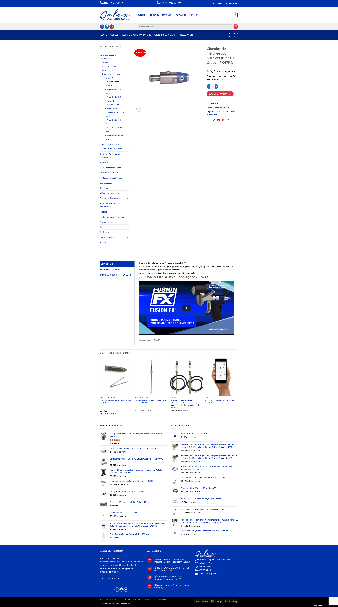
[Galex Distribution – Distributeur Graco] (116, 15)
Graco (225, 112)
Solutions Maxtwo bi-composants (109, 205)
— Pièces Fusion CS (113, 120)
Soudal (103, 242)
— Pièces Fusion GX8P (114, 135)
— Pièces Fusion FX (186, 35)
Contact (193, 15)
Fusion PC (109, 93)
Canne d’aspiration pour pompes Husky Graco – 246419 (151, 401)
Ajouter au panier (220, 94)
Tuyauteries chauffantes (112, 148)
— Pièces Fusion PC (113, 97)
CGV (174, 599)
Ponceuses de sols (108, 222)
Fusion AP (109, 85)
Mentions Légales (162, 599)
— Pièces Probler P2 (113, 104)
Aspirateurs (105, 232)
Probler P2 (109, 101)
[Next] (238, 388)
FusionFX (219, 112)
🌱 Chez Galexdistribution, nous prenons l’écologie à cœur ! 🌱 (169, 577)
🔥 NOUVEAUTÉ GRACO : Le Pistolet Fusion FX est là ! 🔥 (171, 568)
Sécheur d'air (105, 188)
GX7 (106, 124)
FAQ (121, 599)
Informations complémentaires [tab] (115, 275)
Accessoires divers (108, 227)
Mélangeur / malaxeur (110, 193)
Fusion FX (109, 78)
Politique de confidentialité (138, 599)
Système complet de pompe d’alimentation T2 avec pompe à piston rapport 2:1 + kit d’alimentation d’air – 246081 (185, 404)
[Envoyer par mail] (218, 120)
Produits (154, 15)
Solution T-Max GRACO (111, 172)
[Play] (186, 308)
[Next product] (231, 35)
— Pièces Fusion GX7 (113, 128)
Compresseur (106, 183)
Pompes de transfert (110, 144)
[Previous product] (236, 35)
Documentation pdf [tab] (110, 269)
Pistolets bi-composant (165, 35)
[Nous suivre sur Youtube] (111, 26)
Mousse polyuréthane (111, 66)
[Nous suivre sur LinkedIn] (107, 26)
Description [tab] (107, 264)
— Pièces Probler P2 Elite (115, 112)
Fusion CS (109, 116)
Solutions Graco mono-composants (110, 156)
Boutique (140, 15)
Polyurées (106, 70)
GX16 (107, 139)
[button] (224, 3)
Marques (166, 15)
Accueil (103, 35)
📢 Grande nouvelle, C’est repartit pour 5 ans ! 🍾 (172, 586)
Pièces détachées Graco (110, 167)
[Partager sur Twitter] (214, 120)
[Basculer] (127, 56)
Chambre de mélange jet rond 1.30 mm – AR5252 (115, 401)
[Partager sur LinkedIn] (228, 120)
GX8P (107, 131)
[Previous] (100, 388)
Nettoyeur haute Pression (111, 178)
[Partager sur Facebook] (209, 120)
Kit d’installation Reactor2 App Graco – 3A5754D (221, 401)
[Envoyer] (236, 26)
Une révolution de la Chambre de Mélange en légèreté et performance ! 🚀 (172, 560)
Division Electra (107, 237)
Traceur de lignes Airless (110, 198)
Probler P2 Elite (111, 108)
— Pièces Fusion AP (113, 89)
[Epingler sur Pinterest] (223, 120)
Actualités (181, 15)
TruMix (105, 62)
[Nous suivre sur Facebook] (102, 26)
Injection (104, 162)
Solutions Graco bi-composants (136, 35)
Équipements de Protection (112, 217)
